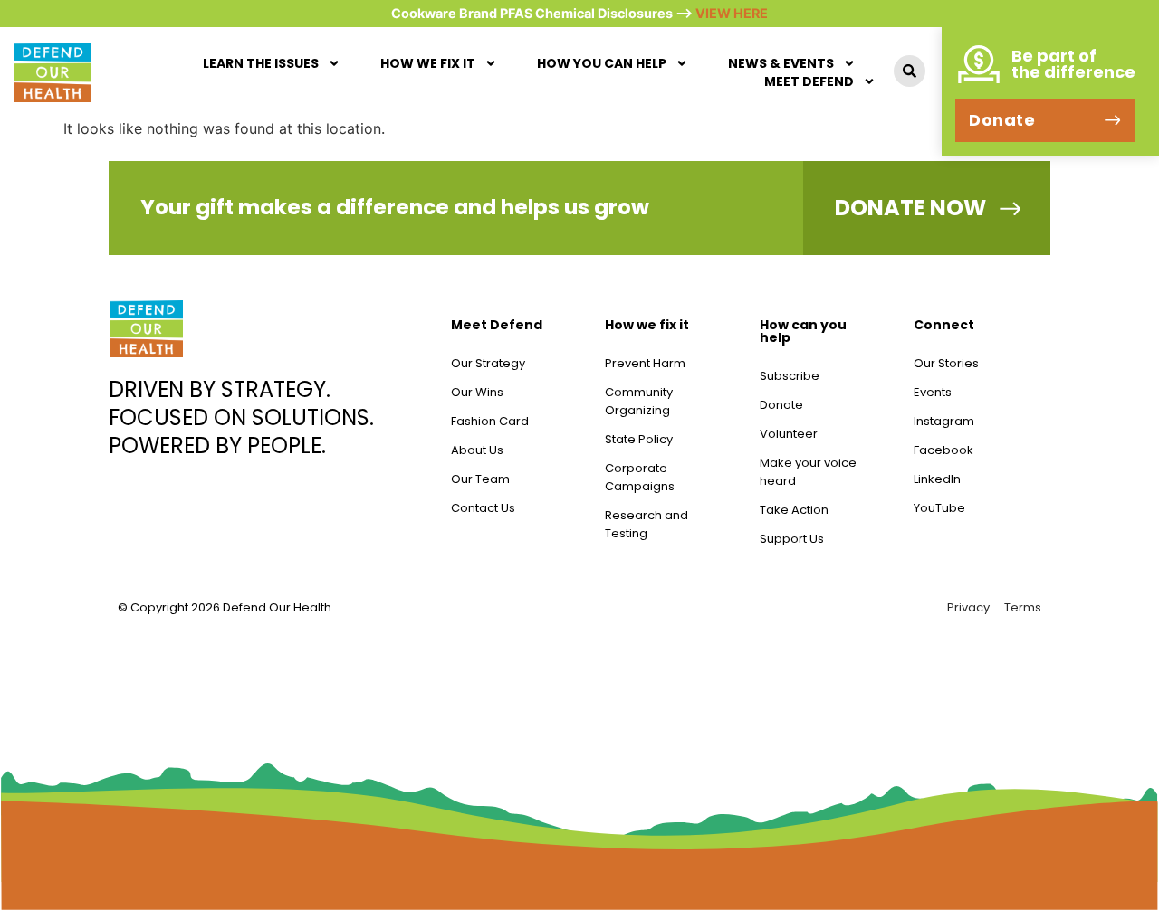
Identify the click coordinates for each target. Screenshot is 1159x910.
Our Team (480, 479)
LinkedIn (937, 479)
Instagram (944, 421)
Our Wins (477, 392)
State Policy (639, 439)
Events (933, 392)
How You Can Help (601, 63)
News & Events (781, 63)
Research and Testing (646, 524)
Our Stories (946, 363)
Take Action (794, 509)
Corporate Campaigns (640, 477)
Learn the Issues (261, 63)
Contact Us (483, 508)
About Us (477, 450)
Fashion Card (490, 421)
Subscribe (789, 375)
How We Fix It (427, 63)
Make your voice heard (808, 471)
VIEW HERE (731, 13)
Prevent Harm (645, 363)
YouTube (939, 508)
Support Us (792, 538)
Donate (781, 404)
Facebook (943, 450)
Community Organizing (639, 401)
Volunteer (789, 433)
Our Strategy (488, 363)
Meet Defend (809, 81)
